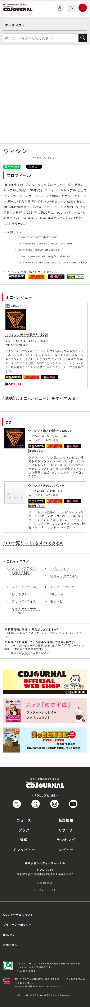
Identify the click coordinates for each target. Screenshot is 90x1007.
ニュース (24, 819)
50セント (57, 594)
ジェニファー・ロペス (64, 577)
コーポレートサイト (45, 889)
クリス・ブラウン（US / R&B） (24, 570)
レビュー (66, 849)
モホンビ (56, 601)
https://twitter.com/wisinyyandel (37, 250)
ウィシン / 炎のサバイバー (46, 485)
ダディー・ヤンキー (64, 587)
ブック (24, 829)
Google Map (45, 882)
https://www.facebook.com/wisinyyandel (43, 243)
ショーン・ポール (24, 587)
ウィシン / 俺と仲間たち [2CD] (26, 334)
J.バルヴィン (59, 568)
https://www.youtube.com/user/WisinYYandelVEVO (51, 262)
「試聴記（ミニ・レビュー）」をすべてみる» (40, 398)
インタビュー (24, 849)
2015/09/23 (13, 345)
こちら (53, 633)
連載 (24, 839)
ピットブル (20, 594)
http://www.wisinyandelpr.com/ (36, 237)
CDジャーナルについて (18, 914)
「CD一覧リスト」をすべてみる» (33, 542)
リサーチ (66, 829)
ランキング (66, 839)
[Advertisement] (45, 95)
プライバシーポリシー (17, 924)
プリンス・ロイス (24, 601)
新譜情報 (66, 819)
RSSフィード (12, 935)
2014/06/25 (44, 495)
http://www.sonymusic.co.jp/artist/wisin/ (43, 256)
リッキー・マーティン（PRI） (26, 610)
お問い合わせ (11, 945)
